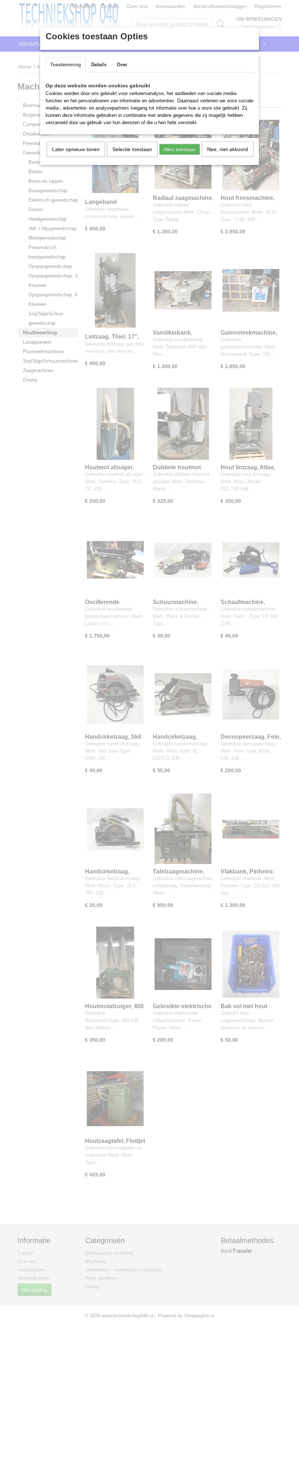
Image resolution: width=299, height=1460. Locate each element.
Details (98, 64)
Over (122, 64)
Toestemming (65, 64)
